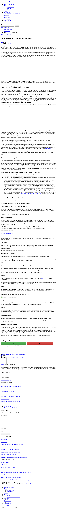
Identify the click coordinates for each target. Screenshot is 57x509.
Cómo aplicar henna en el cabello (8, 454)
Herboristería (4, 464)
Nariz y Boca (10, 8)
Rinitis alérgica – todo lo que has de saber (10, 452)
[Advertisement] (17, 68)
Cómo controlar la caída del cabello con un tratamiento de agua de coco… (18, 479)
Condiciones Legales (29, 483)
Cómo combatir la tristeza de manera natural (11, 477)
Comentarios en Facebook (11, 407)
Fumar (8, 19)
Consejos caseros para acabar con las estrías (11, 235)
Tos (7, 16)
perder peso (43, 278)
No (40, 343)
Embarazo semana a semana (13, 13)
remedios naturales (13, 354)
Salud (2, 383)
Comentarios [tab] (8, 406)
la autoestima (48, 148)
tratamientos (23, 354)
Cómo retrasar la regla (6, 380)
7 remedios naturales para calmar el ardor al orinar (12, 474)
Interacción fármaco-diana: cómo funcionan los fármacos (14, 457)
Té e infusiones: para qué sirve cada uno (10, 467)
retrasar (19, 354)
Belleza (6, 9)
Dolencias (3, 394)
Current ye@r (4, 436)
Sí (13, 343)
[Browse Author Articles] (4, 363)
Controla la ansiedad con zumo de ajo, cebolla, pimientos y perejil (16, 472)
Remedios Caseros (11, 34)
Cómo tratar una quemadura (7, 375)
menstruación (5, 354)
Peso (6, 11)
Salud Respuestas (5, 1)
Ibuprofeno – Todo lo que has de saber (10, 449)
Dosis (8, 21)
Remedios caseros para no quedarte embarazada (30, 193)
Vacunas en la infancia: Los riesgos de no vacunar (12, 444)
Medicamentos (4, 34)
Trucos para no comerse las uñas (8, 233)
